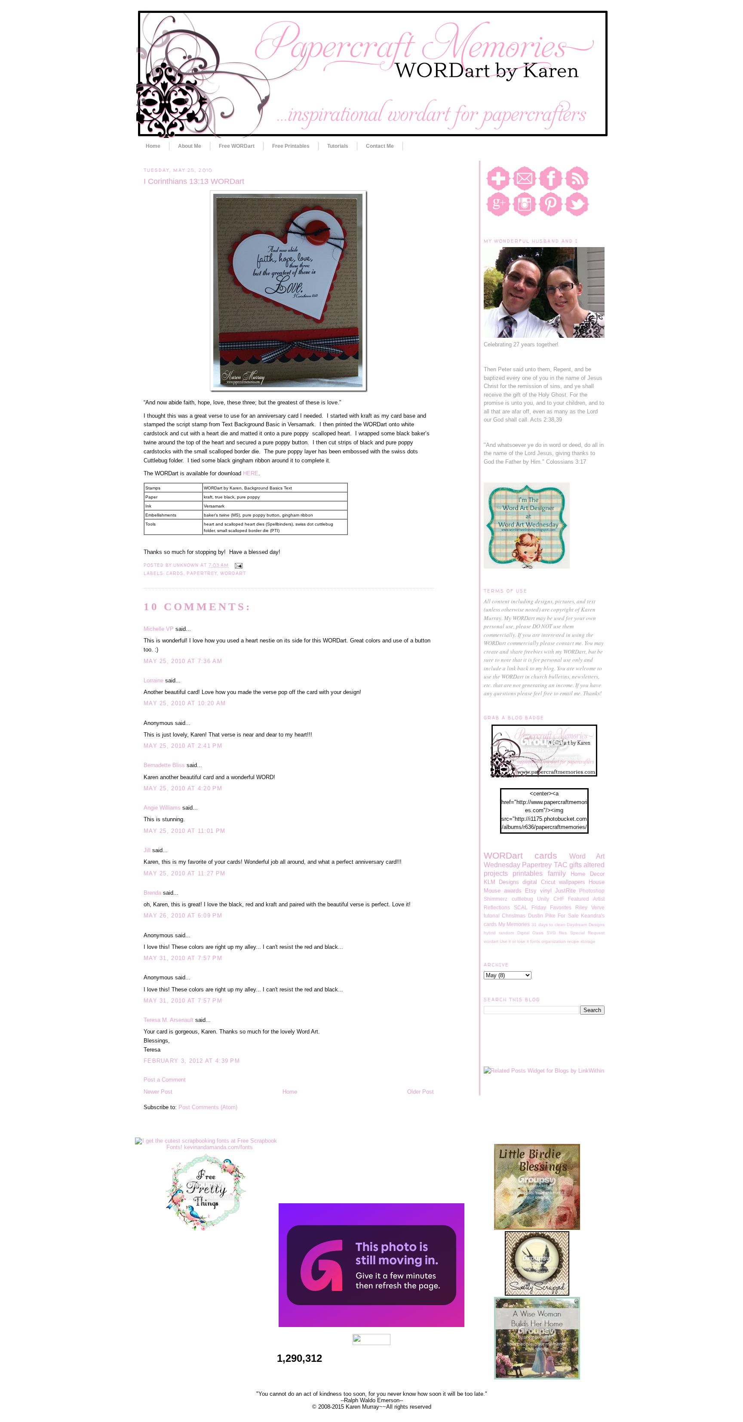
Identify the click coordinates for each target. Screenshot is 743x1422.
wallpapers (572, 882)
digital (529, 882)
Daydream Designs (586, 924)
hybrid (490, 932)
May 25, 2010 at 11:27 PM (184, 873)
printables (528, 873)
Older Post (420, 1092)
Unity (543, 899)
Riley (581, 907)
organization (553, 941)
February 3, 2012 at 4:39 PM (192, 1061)
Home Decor (588, 874)
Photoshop (592, 890)
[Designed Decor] (371, 1325)
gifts (575, 864)
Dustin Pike (542, 915)
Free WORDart (237, 146)
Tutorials (337, 146)
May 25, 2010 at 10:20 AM (185, 703)
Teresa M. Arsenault (168, 1020)
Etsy (531, 890)
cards (175, 573)
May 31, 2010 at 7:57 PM (183, 958)
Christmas (513, 915)
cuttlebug (522, 899)
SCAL (521, 907)
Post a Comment (165, 1079)
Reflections (497, 907)
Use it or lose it (514, 941)
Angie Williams (162, 807)
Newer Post (158, 1092)
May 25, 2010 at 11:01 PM (184, 831)
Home (153, 146)
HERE (250, 473)
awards (513, 890)
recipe (573, 941)
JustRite (565, 890)
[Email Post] (237, 565)
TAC (561, 864)
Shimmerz (495, 899)
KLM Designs (501, 882)
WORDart (233, 573)
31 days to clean (548, 924)
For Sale (568, 915)
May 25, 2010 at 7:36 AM (183, 661)
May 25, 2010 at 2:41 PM (183, 746)
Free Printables (291, 146)
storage (588, 941)
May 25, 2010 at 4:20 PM (183, 788)
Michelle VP (159, 629)
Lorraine (153, 680)
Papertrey (202, 573)
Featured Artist (586, 899)
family (557, 873)
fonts (535, 941)
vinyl (546, 890)
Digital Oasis (530, 932)
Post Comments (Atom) (207, 1107)
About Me (189, 146)
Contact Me (380, 146)
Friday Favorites (551, 907)
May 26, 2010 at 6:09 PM (183, 915)
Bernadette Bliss (164, 765)
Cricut (548, 882)
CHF (558, 899)
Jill (147, 850)
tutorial (492, 915)
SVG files (557, 932)
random (506, 932)
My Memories (514, 924)
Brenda (152, 893)
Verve (598, 907)
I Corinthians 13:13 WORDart (194, 181)
